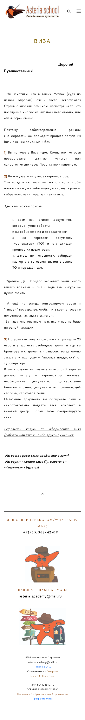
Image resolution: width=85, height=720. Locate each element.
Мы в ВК (35, 675)
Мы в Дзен (48, 675)
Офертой (52, 671)
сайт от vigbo (42, 710)
